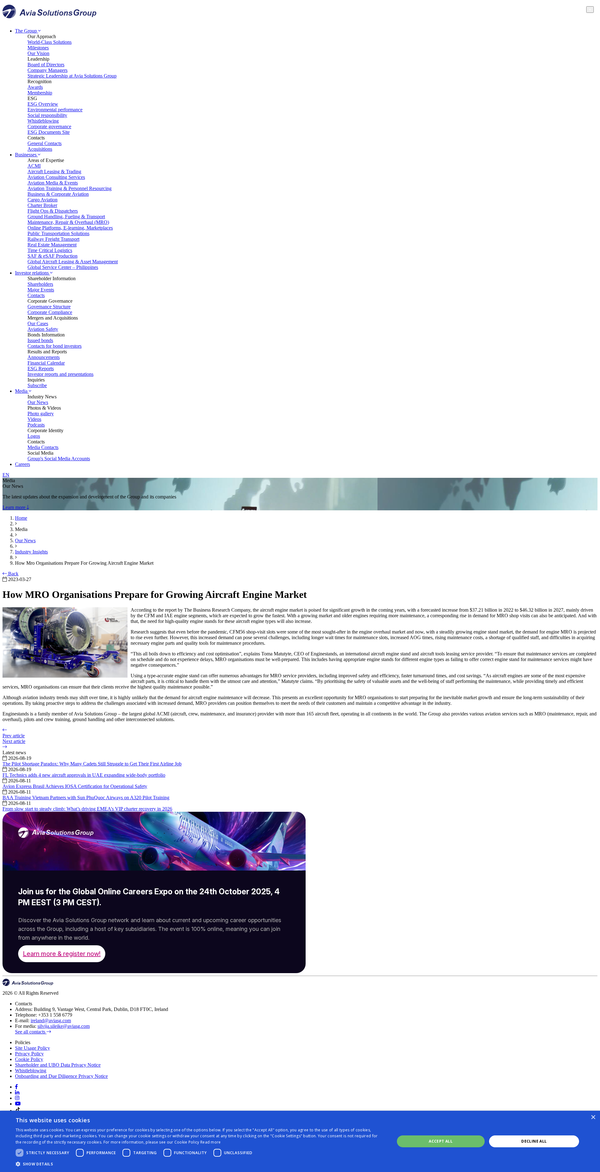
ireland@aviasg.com (51, 1020)
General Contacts (45, 143)
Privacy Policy (29, 1053)
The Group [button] (26, 30)
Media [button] (22, 391)
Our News (38, 402)
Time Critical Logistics (50, 250)
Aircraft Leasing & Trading (54, 171)
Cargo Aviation (43, 199)
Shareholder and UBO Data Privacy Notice (58, 1065)
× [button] (593, 1117)
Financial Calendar (46, 363)
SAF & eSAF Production (53, 256)
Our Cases (38, 323)
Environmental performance (55, 109)
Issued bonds (40, 340)
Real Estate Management (52, 244)
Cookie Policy (29, 1059)
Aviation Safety (43, 329)
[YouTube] (18, 1103)
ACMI (34, 166)
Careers (22, 464)
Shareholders (40, 284)
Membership (40, 92)
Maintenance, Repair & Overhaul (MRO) (68, 222)
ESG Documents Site (49, 132)
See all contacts (31, 1031)
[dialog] (300, 1141)
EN (5, 474)
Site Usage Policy (32, 1048)
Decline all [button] (534, 1141)
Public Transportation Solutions (58, 233)
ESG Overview (43, 104)
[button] (199, 1163)
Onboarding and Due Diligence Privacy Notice (61, 1076)
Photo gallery (41, 413)
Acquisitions (40, 149)
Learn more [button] (14, 507)
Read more (210, 1142)
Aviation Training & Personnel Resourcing (70, 188)
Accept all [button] (440, 1141)
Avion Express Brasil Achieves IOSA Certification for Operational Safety (74, 786)
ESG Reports (41, 368)
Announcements (44, 357)
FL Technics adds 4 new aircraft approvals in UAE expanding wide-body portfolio (83, 775)
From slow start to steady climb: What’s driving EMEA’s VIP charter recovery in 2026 (87, 808)
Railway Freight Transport (53, 239)
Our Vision (38, 53)
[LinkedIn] (17, 1092)
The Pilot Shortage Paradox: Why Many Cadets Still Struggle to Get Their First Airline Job (92, 763)
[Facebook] (16, 1086)
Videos (34, 419)
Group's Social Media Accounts (59, 458)
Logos (34, 436)
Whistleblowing (43, 121)
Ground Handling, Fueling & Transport (66, 216)
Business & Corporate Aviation (58, 194)
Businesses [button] (26, 154)
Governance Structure (49, 306)
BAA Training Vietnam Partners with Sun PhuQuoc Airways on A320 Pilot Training (85, 797)
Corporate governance (49, 126)
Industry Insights (31, 551)
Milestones (38, 47)
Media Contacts (43, 447)
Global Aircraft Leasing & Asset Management (73, 261)
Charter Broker (42, 205)
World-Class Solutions (50, 42)
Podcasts (36, 424)
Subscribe (37, 385)
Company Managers (48, 70)
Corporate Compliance (50, 312)
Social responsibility (47, 115)
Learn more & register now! (62, 953)
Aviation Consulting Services (56, 177)
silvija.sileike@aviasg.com (64, 1026)
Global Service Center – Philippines (63, 267)
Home (21, 518)
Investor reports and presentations (60, 374)
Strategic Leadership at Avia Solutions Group (72, 75)
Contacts (36, 295)
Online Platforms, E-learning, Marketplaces (70, 227)
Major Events (41, 289)
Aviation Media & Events (53, 182)
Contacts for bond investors (55, 346)
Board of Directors (46, 64)
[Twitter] (17, 1098)
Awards (35, 87)
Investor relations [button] (32, 272)
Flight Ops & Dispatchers (53, 211)
